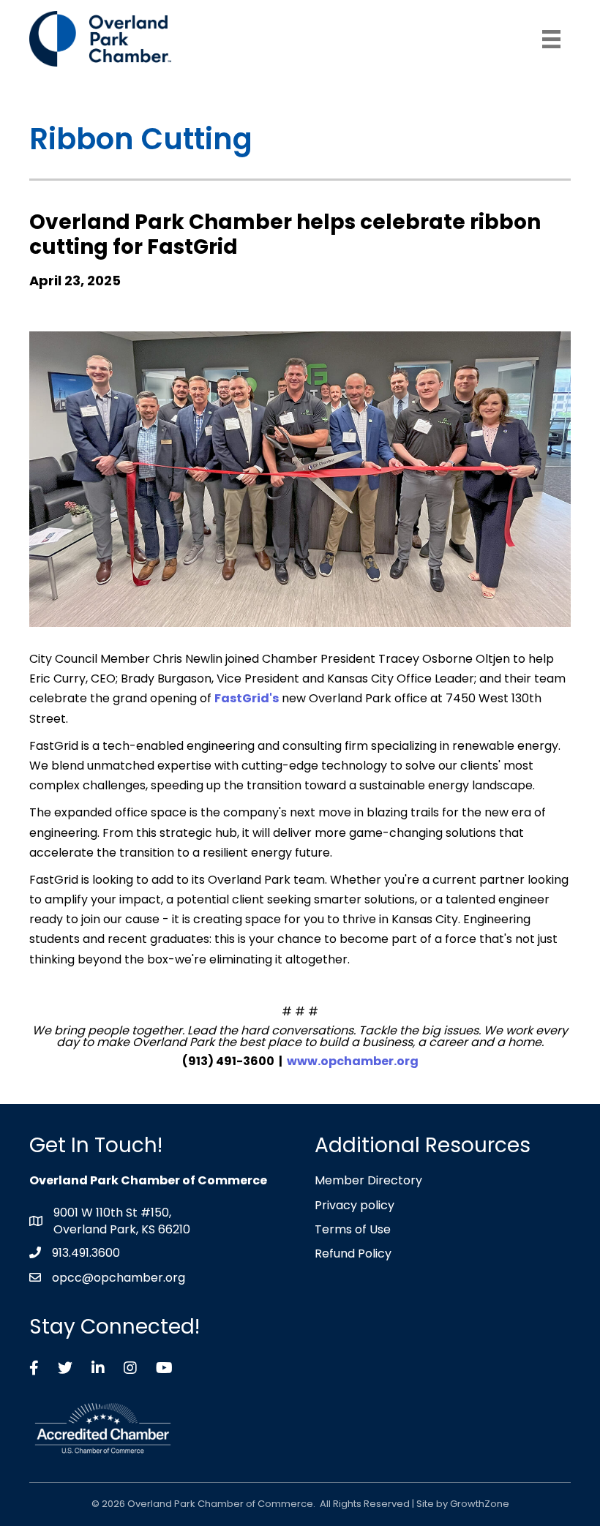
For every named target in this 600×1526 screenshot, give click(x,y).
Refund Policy (353, 1253)
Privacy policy (354, 1205)
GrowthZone (479, 1504)
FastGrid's (246, 698)
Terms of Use (353, 1229)
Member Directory (368, 1180)
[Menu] (551, 39)
